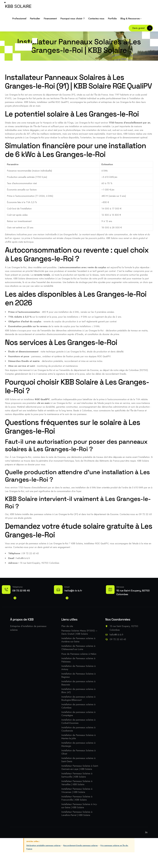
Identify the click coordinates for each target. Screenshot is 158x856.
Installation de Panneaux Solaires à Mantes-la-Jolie (78, 737)
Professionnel (19, 18)
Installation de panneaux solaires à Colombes (78, 706)
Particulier (35, 18)
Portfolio (112, 18)
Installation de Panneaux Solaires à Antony (78, 667)
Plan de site (67, 626)
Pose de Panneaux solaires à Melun (78, 654)
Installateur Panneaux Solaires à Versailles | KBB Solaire (76, 783)
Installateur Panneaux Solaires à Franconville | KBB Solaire (76, 798)
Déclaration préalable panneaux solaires (43, 845)
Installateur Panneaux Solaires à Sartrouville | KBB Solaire (76, 775)
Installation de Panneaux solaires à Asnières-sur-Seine (78, 640)
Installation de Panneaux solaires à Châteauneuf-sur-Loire (78, 647)
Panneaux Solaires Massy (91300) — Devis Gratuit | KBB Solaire (79, 632)
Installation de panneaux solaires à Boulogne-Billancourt (78, 698)
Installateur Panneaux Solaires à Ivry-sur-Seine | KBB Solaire (79, 806)
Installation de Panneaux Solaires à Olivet (78, 752)
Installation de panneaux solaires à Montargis (78, 744)
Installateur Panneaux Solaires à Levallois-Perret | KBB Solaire (76, 813)
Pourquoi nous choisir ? (72, 18)
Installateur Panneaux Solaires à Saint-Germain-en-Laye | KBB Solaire (80, 767)
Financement (50, 18)
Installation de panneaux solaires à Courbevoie (78, 729)
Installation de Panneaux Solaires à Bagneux (78, 675)
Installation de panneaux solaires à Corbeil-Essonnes (78, 721)
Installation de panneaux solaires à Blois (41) (78, 690)
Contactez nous (96, 18)
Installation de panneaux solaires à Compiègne (78, 714)
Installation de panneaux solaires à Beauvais (78, 683)
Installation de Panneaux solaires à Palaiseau (78, 660)
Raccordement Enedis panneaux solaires (80, 845)
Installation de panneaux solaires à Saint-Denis (78, 760)
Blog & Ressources (130, 18)
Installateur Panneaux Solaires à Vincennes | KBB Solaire (76, 790)
